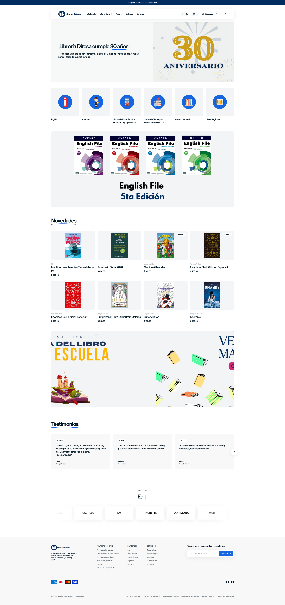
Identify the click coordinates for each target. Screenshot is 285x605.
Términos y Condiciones (105, 557)
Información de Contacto (106, 568)
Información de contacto (190, 597)
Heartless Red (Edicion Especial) (69, 317)
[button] (207, 14)
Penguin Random (196, 314)
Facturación (151, 550)
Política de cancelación (225, 597)
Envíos (99, 564)
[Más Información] (142, 369)
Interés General (133, 557)
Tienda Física (152, 561)
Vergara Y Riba (149, 264)
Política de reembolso (152, 597)
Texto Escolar (132, 553)
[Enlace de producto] (73, 253)
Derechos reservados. (76, 597)
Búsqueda (150, 564)
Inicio (129, 550)
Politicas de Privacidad (105, 550)
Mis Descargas (152, 553)
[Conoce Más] (142, 169)
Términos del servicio (171, 597)
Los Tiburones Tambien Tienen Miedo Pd (72, 269)
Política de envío (208, 597)
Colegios (130, 564)
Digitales (130, 561)
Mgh (53, 264)
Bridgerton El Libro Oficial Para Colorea (119, 317)
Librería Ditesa (62, 597)
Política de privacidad (133, 597)
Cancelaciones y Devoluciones (108, 553)
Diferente (195, 317)
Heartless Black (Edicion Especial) (209, 267)
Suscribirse (226, 553)
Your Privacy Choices (104, 561)
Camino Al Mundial (154, 267)
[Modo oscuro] (185, 14)
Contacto (150, 557)
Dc (98, 264)
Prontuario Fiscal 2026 (110, 267)
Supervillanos (151, 317)
